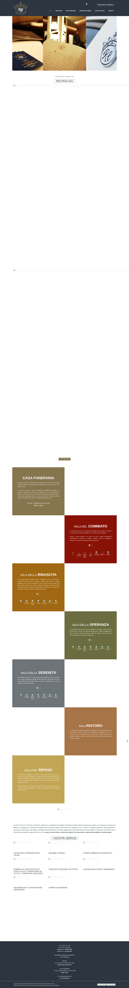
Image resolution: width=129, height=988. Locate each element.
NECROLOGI (58, 10)
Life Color (47, 985)
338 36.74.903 (68, 949)
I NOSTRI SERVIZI (100, 10)
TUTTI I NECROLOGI (64, 459)
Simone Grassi (21, 985)
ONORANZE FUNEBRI (85, 10)
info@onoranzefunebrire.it (64, 964)
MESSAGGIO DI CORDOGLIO (106, 4)
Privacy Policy (102, 984)
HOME (50, 10)
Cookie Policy (111, 984)
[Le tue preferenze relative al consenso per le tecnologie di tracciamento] (127, 741)
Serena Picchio (34, 985)
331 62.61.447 (68, 951)
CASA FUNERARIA (71, 10)
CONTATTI (111, 10)
